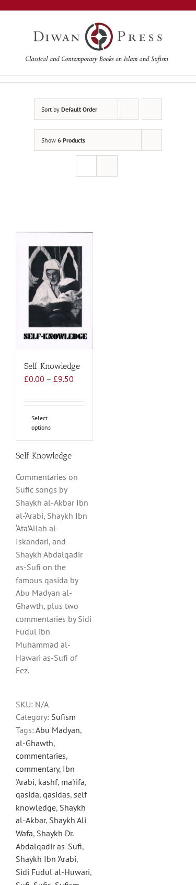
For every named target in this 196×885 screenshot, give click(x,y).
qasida (27, 794)
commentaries (41, 755)
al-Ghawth (34, 743)
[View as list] (107, 166)
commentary (37, 768)
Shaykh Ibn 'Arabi (46, 859)
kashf (47, 782)
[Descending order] (152, 109)
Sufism (63, 717)
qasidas (56, 794)
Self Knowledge (52, 366)
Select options (41, 422)
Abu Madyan (58, 730)
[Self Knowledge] (54, 290)
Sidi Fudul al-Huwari (53, 872)
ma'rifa (73, 782)
